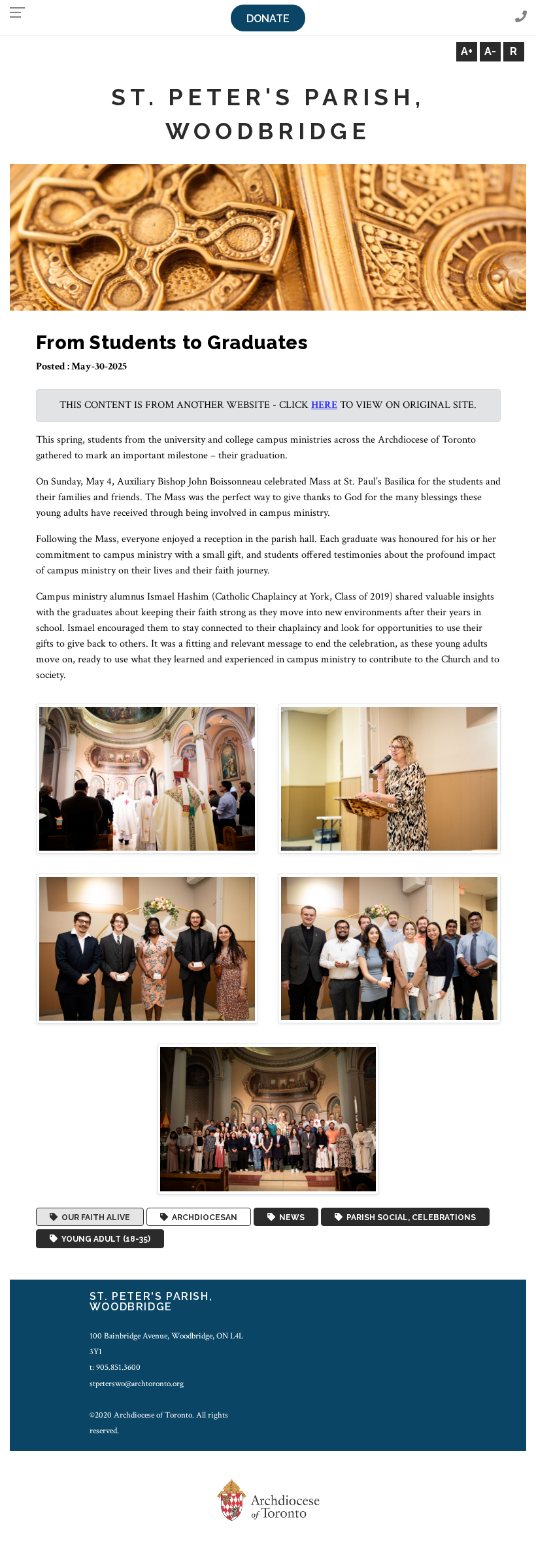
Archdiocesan (202, 1216)
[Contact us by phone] (521, 17)
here (324, 405)
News (290, 1216)
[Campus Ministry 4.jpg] (389, 948)
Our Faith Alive (94, 1216)
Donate (268, 18)
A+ (467, 51)
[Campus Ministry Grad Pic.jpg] (268, 1118)
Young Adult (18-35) (104, 1239)
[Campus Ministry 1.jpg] (147, 778)
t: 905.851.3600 (115, 1367)
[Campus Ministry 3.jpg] (147, 948)
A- (490, 51)
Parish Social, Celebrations (409, 1216)
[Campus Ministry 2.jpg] (389, 778)
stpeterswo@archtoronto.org (137, 1383)
